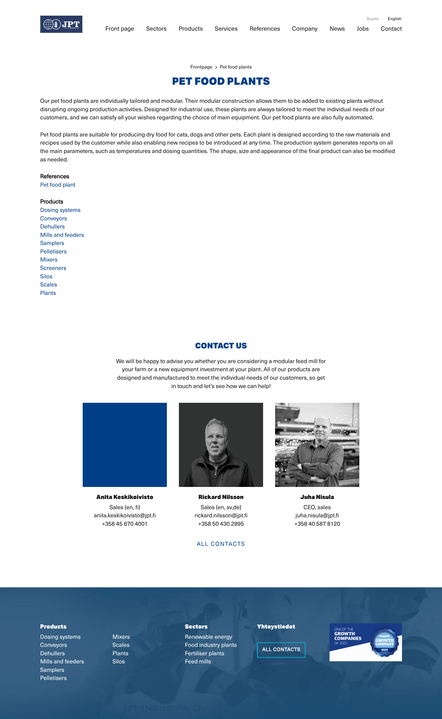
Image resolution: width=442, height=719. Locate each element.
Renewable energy (208, 637)
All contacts (221, 544)
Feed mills (198, 662)
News (337, 29)
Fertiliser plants (204, 654)
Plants (48, 293)
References (265, 29)
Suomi (373, 19)
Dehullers (52, 227)
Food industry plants (211, 645)
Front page (119, 29)
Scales (48, 285)
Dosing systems (60, 210)
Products (191, 29)
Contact (391, 29)
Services (226, 29)
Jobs (363, 29)
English (395, 19)
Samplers (52, 243)
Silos (46, 277)
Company (305, 29)
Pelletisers (53, 252)
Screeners (53, 268)
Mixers (49, 260)
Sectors (156, 29)
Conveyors (53, 219)
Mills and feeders (62, 235)
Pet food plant (58, 185)
